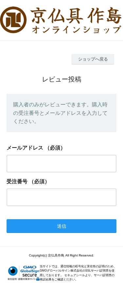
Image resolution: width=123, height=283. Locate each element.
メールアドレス (25, 147)
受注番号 (17, 181)
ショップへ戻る (93, 59)
